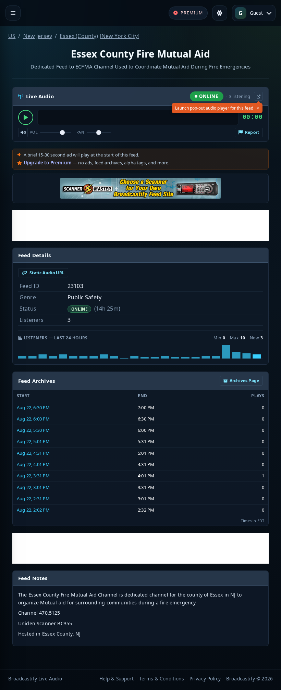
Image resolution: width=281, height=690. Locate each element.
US (11, 36)
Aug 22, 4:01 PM (33, 464)
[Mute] (23, 132)
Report (251, 132)
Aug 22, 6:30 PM (33, 407)
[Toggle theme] (219, 13)
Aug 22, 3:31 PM (33, 476)
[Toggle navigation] (13, 13)
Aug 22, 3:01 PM (33, 487)
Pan (80, 132)
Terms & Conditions (161, 678)
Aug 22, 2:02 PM (33, 510)
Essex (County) (79, 36)
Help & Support (116, 678)
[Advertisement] (140, 225)
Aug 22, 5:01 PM (33, 441)
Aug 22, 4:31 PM (33, 453)
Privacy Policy (205, 678)
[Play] (25, 117)
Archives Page (244, 381)
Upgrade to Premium (48, 163)
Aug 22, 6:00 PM (33, 419)
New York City (119, 36)
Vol (34, 132)
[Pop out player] (258, 96)
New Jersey (37, 36)
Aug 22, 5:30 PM (33, 430)
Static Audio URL (46, 273)
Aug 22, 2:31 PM (33, 498)
